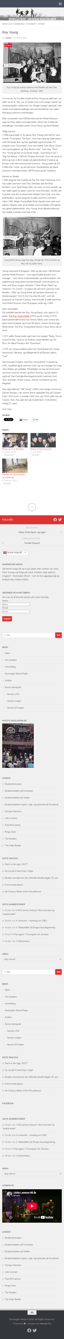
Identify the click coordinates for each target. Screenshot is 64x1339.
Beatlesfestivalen (13, 784)
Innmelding (10, 666)
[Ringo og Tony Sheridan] (15, 440)
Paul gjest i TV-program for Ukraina (31, 934)
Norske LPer (13, 694)
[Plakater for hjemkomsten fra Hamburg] (15, 466)
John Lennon (11, 818)
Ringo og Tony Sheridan (13, 449)
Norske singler (14, 701)
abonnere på (50, 576)
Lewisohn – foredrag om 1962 (32, 920)
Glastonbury (24, 941)
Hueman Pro (45, 1324)
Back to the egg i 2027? (16, 864)
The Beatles (11, 838)
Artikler (8, 680)
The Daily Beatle (13, 845)
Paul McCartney (13, 825)
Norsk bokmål (14, 552)
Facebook (8, 1103)
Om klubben (11, 660)
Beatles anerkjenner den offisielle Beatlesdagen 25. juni (31, 878)
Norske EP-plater (15, 707)
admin (8, 38)
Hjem (7, 653)
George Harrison (13, 811)
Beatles (7, 24)
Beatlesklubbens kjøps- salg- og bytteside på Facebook (32, 804)
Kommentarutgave (14, 884)
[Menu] (60, 3)
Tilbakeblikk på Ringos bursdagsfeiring (36, 927)
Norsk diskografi (13, 687)
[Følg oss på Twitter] (60, 519)
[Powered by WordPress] (25, 1324)
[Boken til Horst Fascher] (43, 440)
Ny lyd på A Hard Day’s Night (19, 871)
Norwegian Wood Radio (16, 673)
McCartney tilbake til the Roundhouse (23, 891)
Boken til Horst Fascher (41, 449)
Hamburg (19, 24)
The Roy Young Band (19, 316)
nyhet (41, 24)
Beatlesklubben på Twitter (17, 797)
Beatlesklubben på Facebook (19, 791)
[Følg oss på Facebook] (55, 519)
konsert (31, 24)
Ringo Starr (10, 832)
